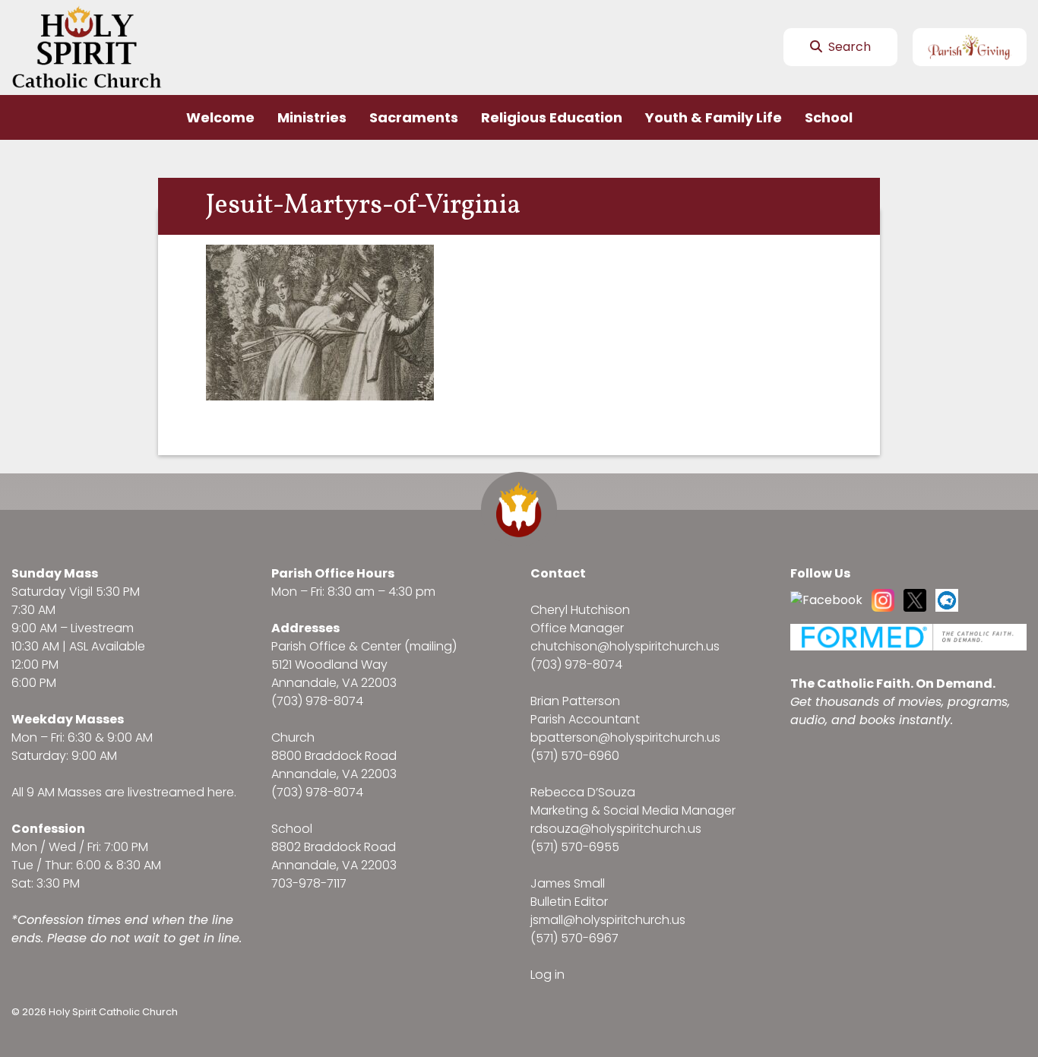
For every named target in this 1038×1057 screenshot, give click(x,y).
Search (848, 46)
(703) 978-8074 (317, 701)
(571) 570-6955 (574, 847)
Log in (547, 974)
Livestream (102, 628)
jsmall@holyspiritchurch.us (607, 920)
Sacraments (413, 117)
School (829, 117)
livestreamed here (181, 792)
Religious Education (551, 117)
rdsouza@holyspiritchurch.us (615, 828)
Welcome (220, 117)
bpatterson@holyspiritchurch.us (625, 737)
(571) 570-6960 (574, 755)
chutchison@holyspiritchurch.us (625, 646)
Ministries (312, 117)
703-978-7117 (309, 883)
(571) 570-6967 (574, 938)
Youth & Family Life (713, 117)
